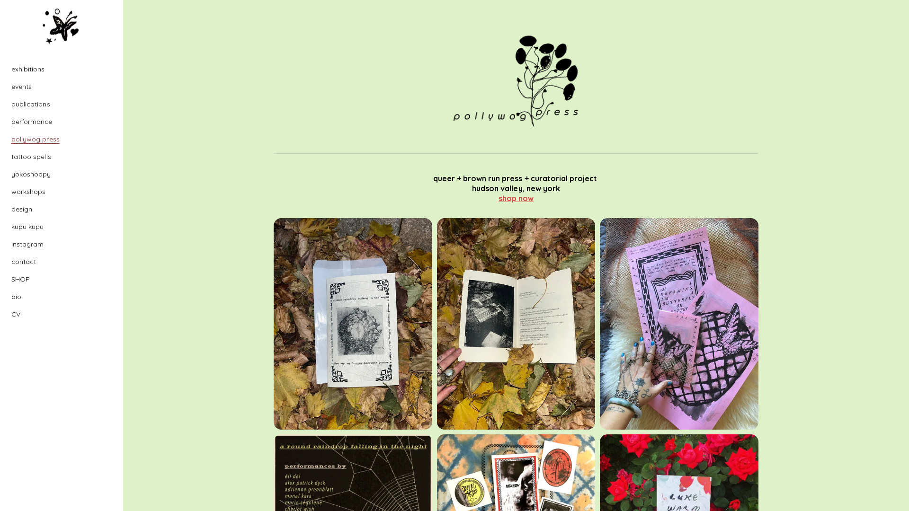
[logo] (61, 26)
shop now (516, 198)
